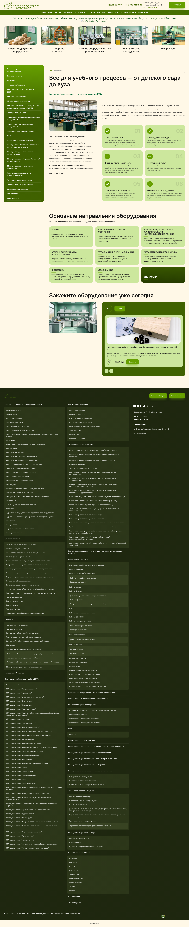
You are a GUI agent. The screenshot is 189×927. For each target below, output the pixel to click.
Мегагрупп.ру (94, 923)
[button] (177, 5)
